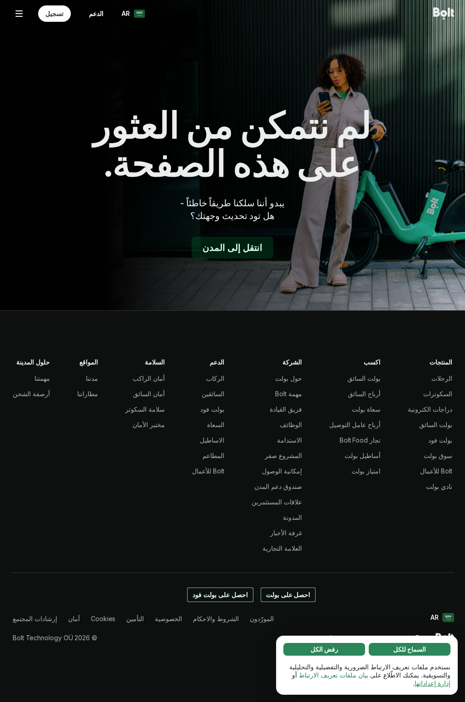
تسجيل (54, 13)
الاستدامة (289, 440)
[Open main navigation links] (19, 13)
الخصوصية (168, 618)
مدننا (92, 378)
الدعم (96, 13)
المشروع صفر (283, 455)
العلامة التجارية (282, 548)
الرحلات (441, 378)
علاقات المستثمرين (277, 502)
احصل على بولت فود (220, 594)
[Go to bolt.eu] (443, 13)
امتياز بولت (366, 471)
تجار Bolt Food (360, 440)
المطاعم (213, 455)
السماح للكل (409, 649)
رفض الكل (324, 649)
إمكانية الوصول (282, 471)
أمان (74, 618)
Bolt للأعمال (436, 471)
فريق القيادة (286, 409)
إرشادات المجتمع (35, 618)
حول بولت (288, 378)
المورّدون (262, 618)
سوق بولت (438, 455)
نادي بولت (439, 486)
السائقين (213, 394)
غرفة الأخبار (286, 533)
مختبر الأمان (149, 424)
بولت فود (440, 440)
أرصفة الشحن (31, 394)
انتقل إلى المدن (232, 247)
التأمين (135, 618)
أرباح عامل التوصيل (355, 424)
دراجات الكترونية (430, 409)
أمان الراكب (149, 378)
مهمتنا (42, 378)
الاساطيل (212, 440)
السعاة (215, 424)
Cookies (103, 618)
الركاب (215, 378)
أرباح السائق (364, 394)
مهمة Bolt (288, 394)
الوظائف (291, 424)
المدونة (292, 517)
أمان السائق (149, 394)
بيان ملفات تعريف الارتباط (333, 675)
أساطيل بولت (363, 455)
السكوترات (437, 394)
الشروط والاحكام (216, 618)
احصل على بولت (288, 594)
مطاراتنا (87, 394)
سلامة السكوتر (145, 409)
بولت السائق (435, 424)
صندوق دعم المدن (278, 486)
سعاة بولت (366, 409)
